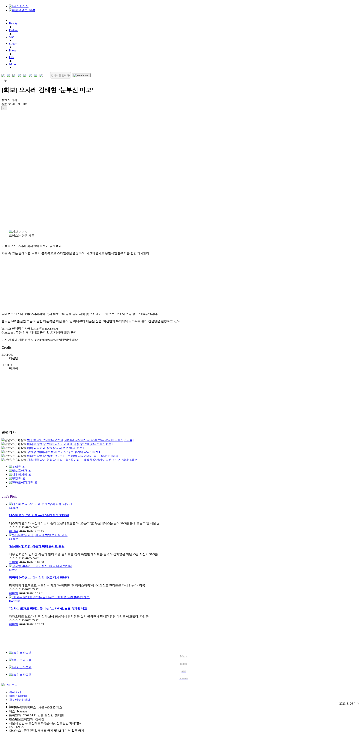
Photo (12, 50)
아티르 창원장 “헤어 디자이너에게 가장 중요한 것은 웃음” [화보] (69, 444)
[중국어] (20, 75)
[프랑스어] (25, 75)
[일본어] (14, 75)
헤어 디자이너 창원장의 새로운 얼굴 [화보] (55, 448)
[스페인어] (31, 75)
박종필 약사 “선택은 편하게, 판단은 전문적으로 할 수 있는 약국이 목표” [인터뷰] (80, 440)
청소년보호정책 (19, 699)
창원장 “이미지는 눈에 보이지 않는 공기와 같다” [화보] (63, 451)
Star (11, 36)
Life (11, 57)
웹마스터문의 (18, 695)
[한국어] (4, 75)
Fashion (13, 30)
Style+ (13, 43)
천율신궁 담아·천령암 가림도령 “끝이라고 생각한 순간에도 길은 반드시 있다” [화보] (82, 459)
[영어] (9, 75)
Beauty (13, 23)
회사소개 (15, 691)
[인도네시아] (42, 75)
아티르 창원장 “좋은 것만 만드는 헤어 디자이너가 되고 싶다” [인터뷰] (73, 455)
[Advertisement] (17, 169)
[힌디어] (36, 75)
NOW (12, 64)
